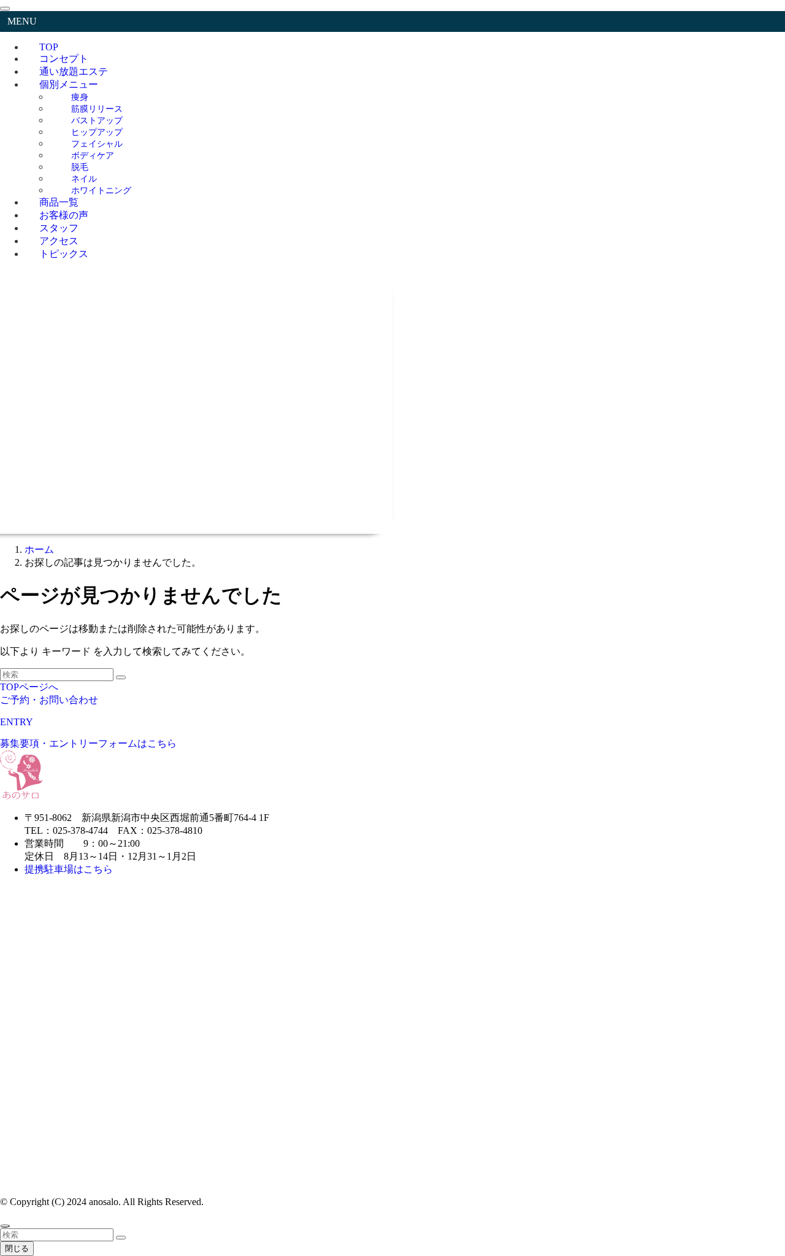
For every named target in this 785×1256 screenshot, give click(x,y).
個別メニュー (68, 84)
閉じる (17, 1248)
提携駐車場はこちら (70, 869)
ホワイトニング (101, 190)
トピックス (63, 254)
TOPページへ (29, 687)
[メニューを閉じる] (5, 8)
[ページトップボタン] (5, 1226)
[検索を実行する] (121, 677)
